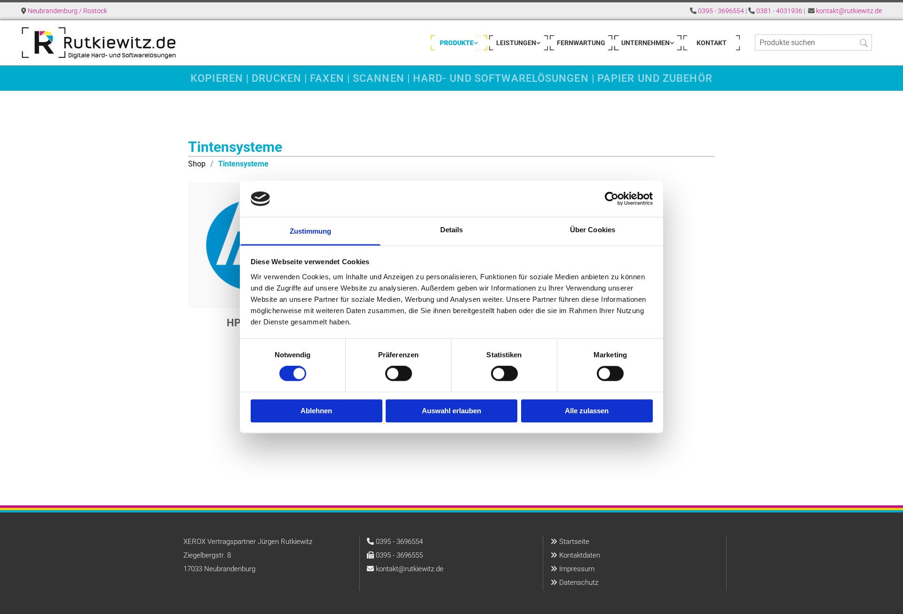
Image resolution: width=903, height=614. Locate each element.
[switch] (398, 373)
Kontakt (712, 43)
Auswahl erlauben (451, 411)
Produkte (457, 43)
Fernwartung (581, 43)
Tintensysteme (243, 163)
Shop (197, 163)
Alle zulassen (587, 411)
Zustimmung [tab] (311, 231)
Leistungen (516, 43)
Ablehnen (316, 411)
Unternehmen (645, 43)
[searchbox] (813, 42)
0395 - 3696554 (721, 11)
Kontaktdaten (579, 555)
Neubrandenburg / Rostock (67, 11)
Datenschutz (578, 582)
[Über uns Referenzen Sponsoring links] (672, 42)
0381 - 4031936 (779, 11)
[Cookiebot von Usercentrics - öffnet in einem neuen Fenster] (611, 199)
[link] (459, 42)
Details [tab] (451, 230)
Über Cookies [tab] (592, 230)
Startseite (574, 541)
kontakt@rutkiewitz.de (849, 11)
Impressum (576, 569)
